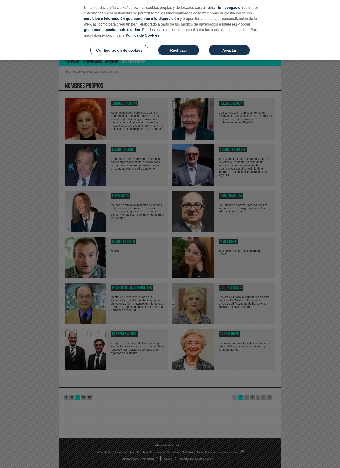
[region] (170, 30)
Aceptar (229, 50)
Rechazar (178, 50)
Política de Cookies (142, 35)
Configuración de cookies (119, 50)
